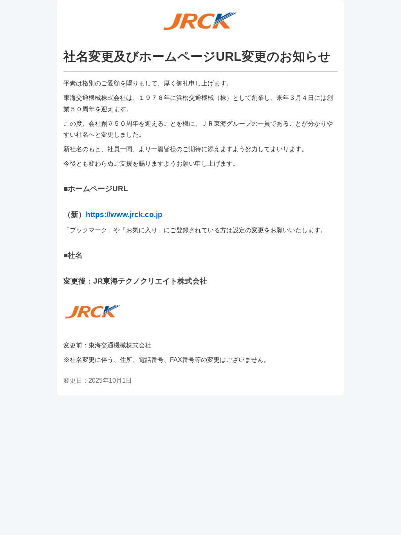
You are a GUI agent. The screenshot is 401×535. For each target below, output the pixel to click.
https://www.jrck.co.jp (124, 214)
